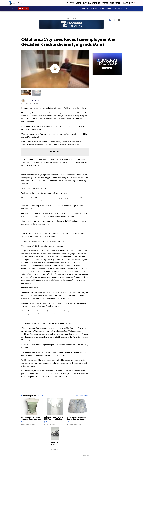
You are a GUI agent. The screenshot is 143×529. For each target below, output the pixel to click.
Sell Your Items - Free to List (45, 396)
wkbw (13, 8)
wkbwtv (10, 8)
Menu (69, 3)
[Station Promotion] (71, 24)
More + (131, 8)
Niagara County (122, 8)
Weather (96, 3)
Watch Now (128, 3)
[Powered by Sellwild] (86, 455)
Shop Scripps (116, 3)
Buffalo (102, 8)
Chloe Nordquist (33, 101)
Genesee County (111, 8)
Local (78, 3)
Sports (105, 3)
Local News (94, 8)
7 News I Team (85, 8)
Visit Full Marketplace (82, 395)
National (86, 3)
